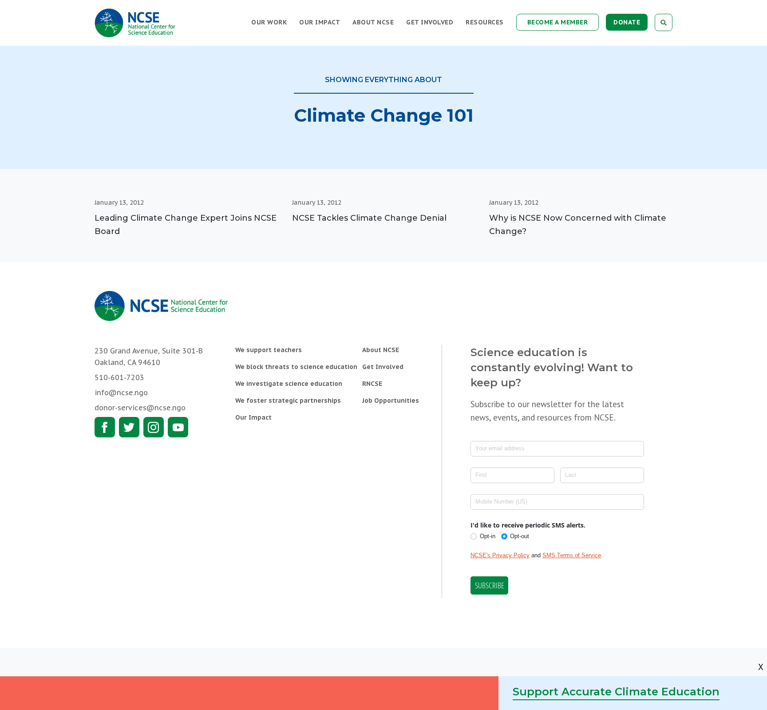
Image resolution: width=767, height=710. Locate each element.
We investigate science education (288, 384)
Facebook (105, 427)
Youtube (178, 427)
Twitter (129, 427)
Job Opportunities (390, 401)
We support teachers (268, 350)
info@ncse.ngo (121, 392)
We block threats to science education (296, 367)
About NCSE (373, 22)
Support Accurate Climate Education (616, 691)
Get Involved (429, 22)
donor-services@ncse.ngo (140, 407)
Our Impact (319, 22)
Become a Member (557, 22)
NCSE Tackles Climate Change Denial (369, 218)
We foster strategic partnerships (288, 401)
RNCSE (372, 384)
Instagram (153, 427)
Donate (626, 22)
